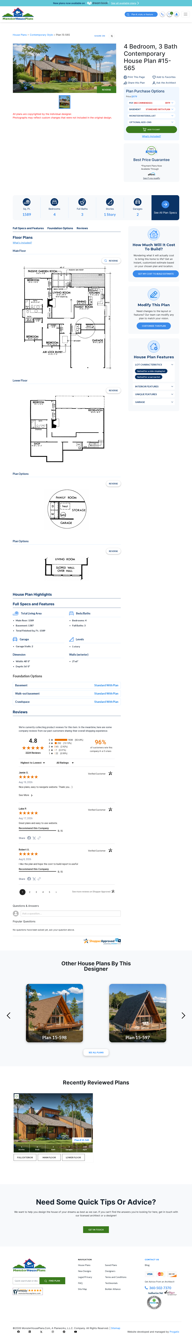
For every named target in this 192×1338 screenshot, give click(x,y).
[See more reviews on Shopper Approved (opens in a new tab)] (39, 838)
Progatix (174, 1331)
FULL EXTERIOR (25, 1157)
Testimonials (111, 1283)
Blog (147, 1265)
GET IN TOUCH (96, 1229)
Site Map (82, 1289)
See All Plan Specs (165, 212)
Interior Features (147, 386)
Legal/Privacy (85, 1277)
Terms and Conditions (115, 1277)
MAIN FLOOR (49, 1157)
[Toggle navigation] (185, 14)
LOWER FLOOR (73, 1157)
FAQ (80, 1283)
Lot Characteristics (148, 364)
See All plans (96, 1052)
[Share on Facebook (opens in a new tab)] (29, 838)
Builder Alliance (113, 1289)
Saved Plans (111, 1265)
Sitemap (115, 1328)
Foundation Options (60, 228)
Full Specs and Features (28, 228)
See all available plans (123, 3)
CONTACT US (152, 1259)
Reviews (82, 228)
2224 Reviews (36, 752)
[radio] (67, 740)
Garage (140, 402)
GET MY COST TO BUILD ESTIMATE (156, 273)
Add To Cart (153, 129)
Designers (110, 1271)
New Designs (84, 1271)
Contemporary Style (42, 34)
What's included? (22, 242)
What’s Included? (151, 136)
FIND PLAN (54, 1280)
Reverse (106, 89)
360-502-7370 (160, 1288)
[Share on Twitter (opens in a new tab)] (34, 838)
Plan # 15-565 (81, 1139)
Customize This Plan (154, 326)
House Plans (20, 34)
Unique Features (146, 394)
